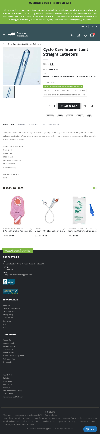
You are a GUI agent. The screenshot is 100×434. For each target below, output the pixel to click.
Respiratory (7, 381)
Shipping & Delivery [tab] (51, 124)
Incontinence (8, 349)
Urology (88, 228)
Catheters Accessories (76, 228)
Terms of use (8, 318)
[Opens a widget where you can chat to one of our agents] (90, 429)
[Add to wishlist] (85, 106)
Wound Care (7, 340)
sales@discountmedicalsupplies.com (17, 274)
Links (84, 26)
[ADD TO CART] (28, 199)
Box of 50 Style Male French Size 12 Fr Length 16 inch (64, 91)
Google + (80, 116)
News (5, 327)
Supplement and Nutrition (13, 397)
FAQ (4, 324)
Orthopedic (7, 362)
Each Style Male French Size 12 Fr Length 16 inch (63, 86)
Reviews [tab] (21, 124)
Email (89, 116)
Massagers (7, 387)
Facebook (50, 116)
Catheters (38, 228)
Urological (91, 76)
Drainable (6, 228)
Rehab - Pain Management (13, 356)
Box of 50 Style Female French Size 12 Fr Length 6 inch (65, 95)
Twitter (60, 116)
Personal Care (8, 352)
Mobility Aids (7, 375)
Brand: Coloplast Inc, (53, 76)
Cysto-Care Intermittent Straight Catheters (65, 52)
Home (4, 44)
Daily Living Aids (9, 359)
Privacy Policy (8, 314)
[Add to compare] (92, 106)
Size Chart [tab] (34, 124)
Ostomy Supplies (17, 228)
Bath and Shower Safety (12, 390)
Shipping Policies (9, 311)
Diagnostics (7, 384)
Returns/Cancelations (11, 308)
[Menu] (4, 35)
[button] (94, 188)
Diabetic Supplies (9, 346)
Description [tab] (8, 124)
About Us (6, 305)
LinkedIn (69, 116)
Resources (7, 321)
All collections (8, 393)
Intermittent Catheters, (74, 76)
